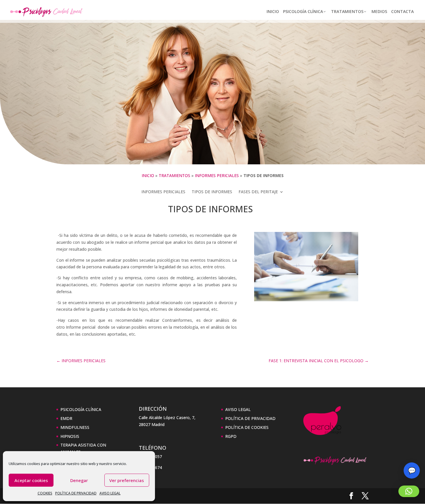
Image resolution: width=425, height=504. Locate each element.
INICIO (148, 175)
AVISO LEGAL (110, 493)
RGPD (230, 436)
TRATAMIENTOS (174, 175)
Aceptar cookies (31, 480)
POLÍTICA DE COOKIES (247, 427)
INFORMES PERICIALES (217, 175)
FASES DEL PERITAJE (258, 192)
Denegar (79, 480)
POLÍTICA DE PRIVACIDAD (76, 493)
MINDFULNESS (74, 427)
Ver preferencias (126, 480)
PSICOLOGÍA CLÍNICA (80, 409)
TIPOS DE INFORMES (212, 192)
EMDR (66, 418)
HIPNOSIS (69, 436)
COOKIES (45, 493)
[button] (408, 491)
